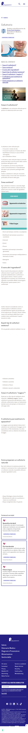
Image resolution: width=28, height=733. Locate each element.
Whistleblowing (19, 673)
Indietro (5, 17)
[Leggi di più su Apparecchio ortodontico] (14, 203)
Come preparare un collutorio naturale (12, 82)
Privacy (4, 669)
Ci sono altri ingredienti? (10, 70)
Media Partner (5, 676)
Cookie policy (18, 671)
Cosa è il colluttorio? (9, 65)
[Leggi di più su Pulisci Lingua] (14, 223)
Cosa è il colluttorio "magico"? (12, 74)
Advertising (5, 673)
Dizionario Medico (8, 648)
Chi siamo (4, 664)
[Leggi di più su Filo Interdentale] (14, 551)
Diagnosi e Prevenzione (10, 651)
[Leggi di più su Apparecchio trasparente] (14, 213)
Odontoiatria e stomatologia (8, 37)
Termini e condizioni (20, 664)
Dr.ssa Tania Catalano (13, 30)
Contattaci (4, 666)
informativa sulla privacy (16, 689)
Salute (4, 645)
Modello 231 (5, 671)
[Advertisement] (14, 10)
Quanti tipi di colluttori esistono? (13, 72)
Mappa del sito (19, 666)
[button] (14, 94)
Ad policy (17, 669)
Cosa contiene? (7, 67)
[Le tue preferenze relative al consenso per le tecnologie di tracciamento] (2, 730)
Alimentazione (7, 654)
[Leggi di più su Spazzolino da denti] (14, 528)
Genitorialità (6, 657)
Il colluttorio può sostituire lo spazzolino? (12, 77)
